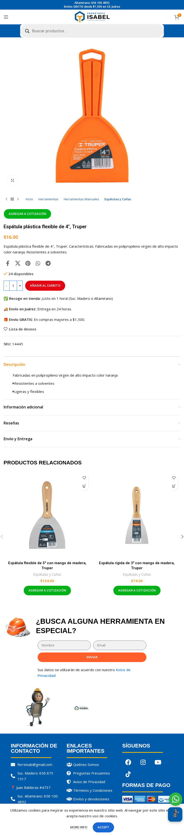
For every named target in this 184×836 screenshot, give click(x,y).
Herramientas (48, 199)
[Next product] (18, 199)
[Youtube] (158, 762)
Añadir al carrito (45, 285)
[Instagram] (143, 762)
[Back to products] (12, 199)
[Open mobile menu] (6, 17)
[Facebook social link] (8, 263)
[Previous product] (6, 199)
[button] (84, 486)
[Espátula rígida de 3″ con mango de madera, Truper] (136, 514)
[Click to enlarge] (12, 180)
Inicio (29, 199)
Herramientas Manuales (81, 199)
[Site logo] (92, 16)
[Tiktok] (128, 774)
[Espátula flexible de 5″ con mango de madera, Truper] (47, 514)
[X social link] (18, 263)
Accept (103, 827)
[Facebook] (128, 762)
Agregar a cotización (27, 214)
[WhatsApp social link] (38, 263)
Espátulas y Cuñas (117, 199)
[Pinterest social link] (28, 263)
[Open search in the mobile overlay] (92, 30)
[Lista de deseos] (84, 478)
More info (79, 827)
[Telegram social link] (48, 263)
